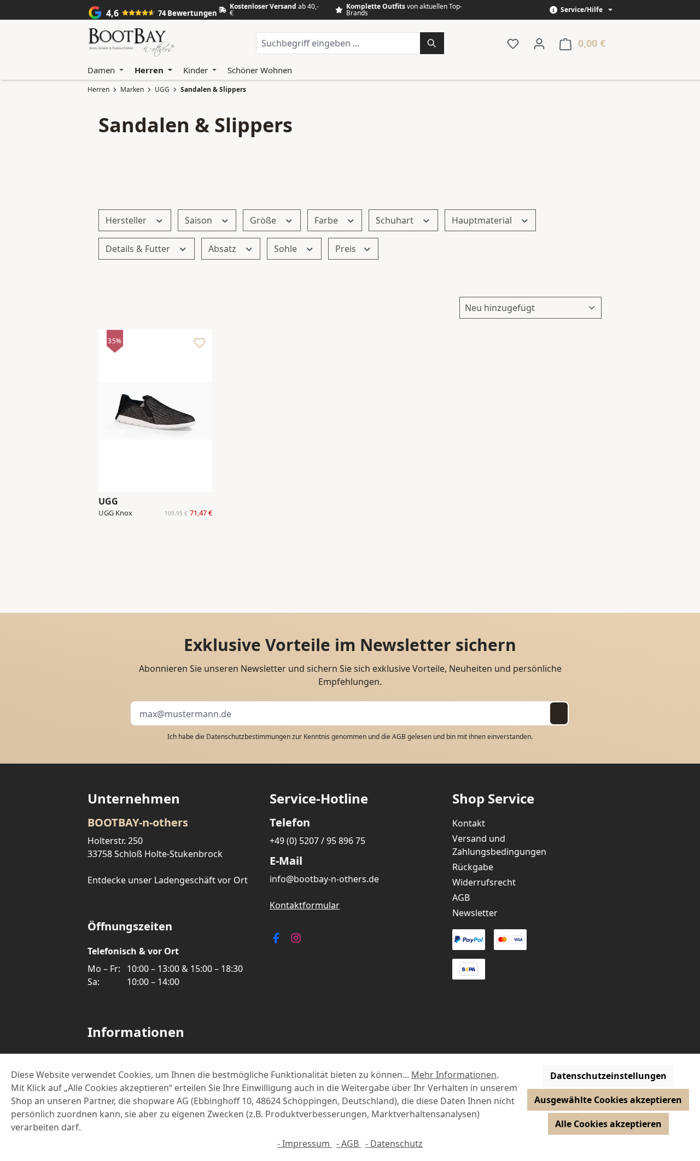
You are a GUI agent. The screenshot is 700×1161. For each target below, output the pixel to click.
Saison (199, 220)
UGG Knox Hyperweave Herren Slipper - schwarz (123, 513)
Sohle (286, 249)
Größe (264, 220)
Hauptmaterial (483, 220)
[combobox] (338, 43)
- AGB (348, 1143)
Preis (346, 249)
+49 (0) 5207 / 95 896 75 (317, 841)
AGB (399, 736)
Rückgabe (472, 867)
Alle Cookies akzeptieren (608, 1124)
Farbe (327, 220)
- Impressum (304, 1143)
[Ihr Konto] (539, 43)
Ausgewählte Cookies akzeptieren (608, 1100)
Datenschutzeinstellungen (608, 1076)
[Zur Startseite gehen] (131, 43)
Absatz (223, 249)
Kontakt (468, 823)
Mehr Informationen (454, 1075)
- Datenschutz (394, 1143)
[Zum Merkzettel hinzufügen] (200, 345)
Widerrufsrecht (484, 882)
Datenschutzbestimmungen (248, 736)
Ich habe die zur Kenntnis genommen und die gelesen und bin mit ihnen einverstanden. (350, 736)
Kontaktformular (305, 905)
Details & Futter (139, 249)
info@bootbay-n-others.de (324, 879)
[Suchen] (432, 43)
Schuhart (396, 220)
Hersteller (127, 220)
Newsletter (475, 913)
